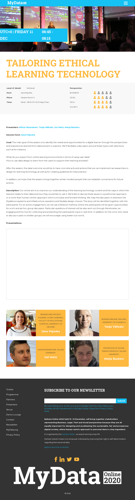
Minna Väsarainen (28, 127)
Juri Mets (59, 127)
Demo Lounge (13, 414)
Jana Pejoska (28, 135)
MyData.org (12, 429)
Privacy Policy (13, 434)
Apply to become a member (56, 447)
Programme (12, 394)
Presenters (11, 404)
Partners (10, 399)
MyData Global (68, 434)
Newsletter (11, 424)
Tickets (9, 389)
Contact (10, 419)
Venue (9, 409)
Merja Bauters (72, 127)
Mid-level (31, 88)
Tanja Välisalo (46, 127)
